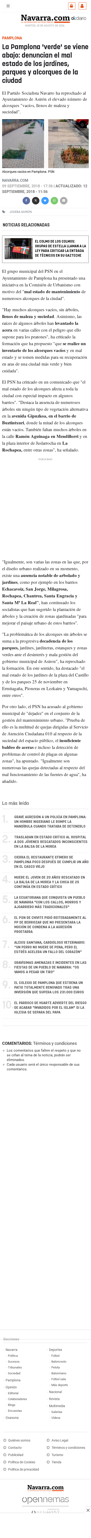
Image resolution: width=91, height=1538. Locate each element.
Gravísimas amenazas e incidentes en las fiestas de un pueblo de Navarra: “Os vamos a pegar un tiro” (50, 967)
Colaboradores (17, 1399)
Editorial (13, 1393)
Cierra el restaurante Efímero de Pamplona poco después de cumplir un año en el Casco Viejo (51, 862)
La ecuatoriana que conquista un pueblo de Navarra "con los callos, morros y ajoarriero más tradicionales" (49, 902)
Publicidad (15, 1455)
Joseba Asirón (20, 212)
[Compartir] (26, 200)
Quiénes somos (19, 1440)
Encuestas (15, 1410)
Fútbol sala (58, 1379)
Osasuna (12, 1418)
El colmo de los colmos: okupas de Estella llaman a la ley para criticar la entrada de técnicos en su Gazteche (60, 248)
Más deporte (59, 1385)
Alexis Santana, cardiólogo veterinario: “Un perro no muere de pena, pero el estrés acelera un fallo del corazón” (49, 947)
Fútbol (55, 1355)
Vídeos (55, 1418)
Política (13, 1355)
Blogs (11, 1405)
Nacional (55, 1392)
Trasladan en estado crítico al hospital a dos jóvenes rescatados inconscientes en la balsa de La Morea (51, 842)
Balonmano (58, 1373)
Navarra (12, 1350)
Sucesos (14, 1361)
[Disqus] (44, 1139)
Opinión (11, 1387)
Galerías (56, 1412)
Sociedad (14, 1373)
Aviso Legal (60, 1440)
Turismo (57, 1455)
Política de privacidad (23, 1469)
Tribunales (15, 1367)
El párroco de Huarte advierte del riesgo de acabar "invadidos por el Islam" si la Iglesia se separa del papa (50, 1007)
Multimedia (57, 1406)
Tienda (56, 1462)
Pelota (55, 1367)
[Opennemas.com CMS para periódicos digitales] (45, 1504)
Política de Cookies (21, 1462)
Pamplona (13, 1380)
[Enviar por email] (63, 200)
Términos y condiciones (55, 1043)
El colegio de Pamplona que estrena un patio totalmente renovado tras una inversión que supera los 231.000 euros (49, 987)
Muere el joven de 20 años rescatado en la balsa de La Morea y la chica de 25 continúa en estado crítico (49, 882)
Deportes (55, 1350)
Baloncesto (58, 1361)
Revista (54, 1399)
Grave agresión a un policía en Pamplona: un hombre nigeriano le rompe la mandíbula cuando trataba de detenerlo (50, 821)
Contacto (15, 1448)
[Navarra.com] (45, 18)
